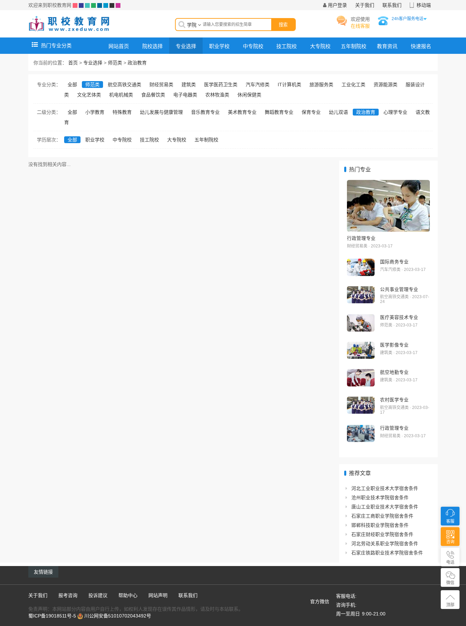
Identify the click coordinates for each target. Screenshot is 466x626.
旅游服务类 (321, 84)
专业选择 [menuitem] (186, 46)
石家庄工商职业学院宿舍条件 (382, 516)
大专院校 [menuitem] (320, 46)
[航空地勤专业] (361, 377)
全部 (72, 84)
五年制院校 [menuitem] (353, 46)
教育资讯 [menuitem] (387, 46)
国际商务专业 (394, 261)
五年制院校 (206, 139)
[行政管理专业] (388, 206)
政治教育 (137, 62)
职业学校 (94, 139)
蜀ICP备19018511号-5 (52, 616)
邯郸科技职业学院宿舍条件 (380, 525)
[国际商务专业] (361, 267)
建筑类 (188, 84)
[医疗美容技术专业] (361, 323)
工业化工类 (353, 84)
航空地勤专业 (394, 372)
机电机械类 (121, 94)
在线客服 (360, 26)
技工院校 (149, 139)
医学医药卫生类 (220, 84)
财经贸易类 (161, 84)
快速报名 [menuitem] (421, 46)
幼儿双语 (338, 112)
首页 (73, 62)
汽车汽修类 (258, 84)
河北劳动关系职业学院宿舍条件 (384, 543)
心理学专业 (395, 112)
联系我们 (392, 5)
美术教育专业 (242, 112)
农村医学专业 (394, 399)
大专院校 (176, 139)
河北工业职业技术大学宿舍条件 (384, 488)
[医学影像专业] (361, 350)
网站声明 (158, 595)
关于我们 (364, 5)
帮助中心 (127, 595)
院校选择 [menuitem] (152, 46)
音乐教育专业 (205, 112)
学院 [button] (192, 25)
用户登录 (337, 5)
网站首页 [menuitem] (118, 46)
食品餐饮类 (153, 94)
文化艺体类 (89, 94)
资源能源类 (385, 84)
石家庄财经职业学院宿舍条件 (382, 534)
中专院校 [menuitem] (253, 46)
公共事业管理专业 (399, 289)
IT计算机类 (289, 84)
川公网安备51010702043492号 (117, 616)
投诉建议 (97, 595)
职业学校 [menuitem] (219, 46)
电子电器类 (185, 94)
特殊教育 (122, 112)
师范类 (115, 62)
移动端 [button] (424, 5)
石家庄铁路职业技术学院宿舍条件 (387, 552)
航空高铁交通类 (124, 84)
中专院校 (122, 139)
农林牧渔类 (217, 94)
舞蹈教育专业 (279, 112)
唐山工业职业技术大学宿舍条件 (384, 506)
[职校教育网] (69, 23)
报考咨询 (67, 595)
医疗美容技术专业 (399, 317)
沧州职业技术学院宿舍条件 (380, 497)
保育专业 (311, 112)
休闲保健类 (249, 94)
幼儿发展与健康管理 (161, 112)
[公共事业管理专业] (361, 295)
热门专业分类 (56, 45)
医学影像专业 (394, 345)
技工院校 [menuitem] (286, 46)
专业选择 (92, 62)
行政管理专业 (361, 238)
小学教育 (94, 112)
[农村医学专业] (361, 405)
